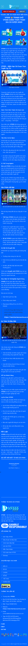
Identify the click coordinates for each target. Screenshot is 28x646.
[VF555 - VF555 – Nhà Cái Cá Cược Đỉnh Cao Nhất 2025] (14, 6)
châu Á (7, 142)
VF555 (3, 48)
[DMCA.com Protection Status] (5, 585)
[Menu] (2, 6)
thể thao (9, 104)
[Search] (25, 6)
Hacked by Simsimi (14, 463)
